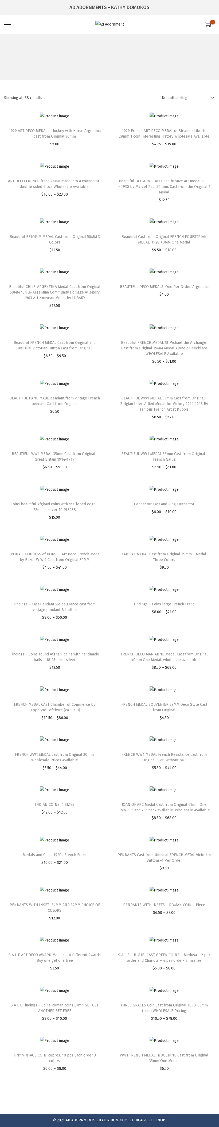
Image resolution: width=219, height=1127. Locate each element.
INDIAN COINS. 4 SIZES (55, 804)
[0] (208, 24)
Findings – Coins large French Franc (164, 604)
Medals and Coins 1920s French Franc (55, 855)
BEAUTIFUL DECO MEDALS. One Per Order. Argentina (164, 286)
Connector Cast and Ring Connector (164, 504)
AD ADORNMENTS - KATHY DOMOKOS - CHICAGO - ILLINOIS (116, 1120)
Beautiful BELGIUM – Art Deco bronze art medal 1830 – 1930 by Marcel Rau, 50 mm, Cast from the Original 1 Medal (164, 187)
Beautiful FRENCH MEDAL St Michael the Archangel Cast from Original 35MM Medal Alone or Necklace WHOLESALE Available (164, 348)
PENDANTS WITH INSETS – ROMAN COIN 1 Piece (164, 905)
